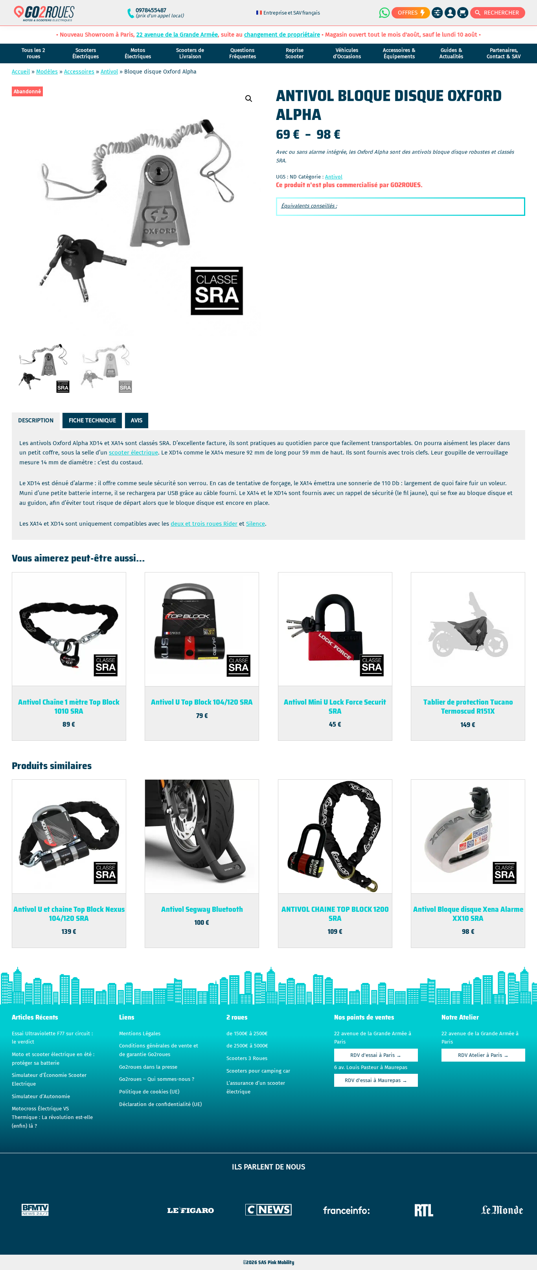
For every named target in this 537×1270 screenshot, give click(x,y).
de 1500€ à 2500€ (247, 1034)
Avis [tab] (136, 420)
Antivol (109, 71)
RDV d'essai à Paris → (375, 1055)
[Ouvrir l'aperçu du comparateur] (437, 12)
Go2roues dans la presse (148, 1067)
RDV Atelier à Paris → (483, 1055)
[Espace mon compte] (450, 12)
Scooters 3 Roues (246, 1058)
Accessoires (79, 71)
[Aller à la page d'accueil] (44, 17)
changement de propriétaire (282, 34)
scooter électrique (133, 452)
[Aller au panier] (463, 12)
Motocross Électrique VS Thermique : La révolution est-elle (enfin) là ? (52, 1117)
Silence (255, 523)
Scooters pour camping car (258, 1071)
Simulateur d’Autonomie (41, 1096)
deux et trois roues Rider (204, 523)
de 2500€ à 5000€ (247, 1046)
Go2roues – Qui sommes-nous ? (156, 1079)
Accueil (21, 71)
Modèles (47, 71)
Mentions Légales (139, 1034)
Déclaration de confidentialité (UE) (160, 1104)
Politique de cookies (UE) (149, 1092)
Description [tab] (35, 420)
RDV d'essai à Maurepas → (376, 1080)
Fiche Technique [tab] (92, 420)
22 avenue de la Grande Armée (177, 34)
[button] (249, 99)
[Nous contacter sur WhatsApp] (384, 12)
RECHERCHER (501, 12)
